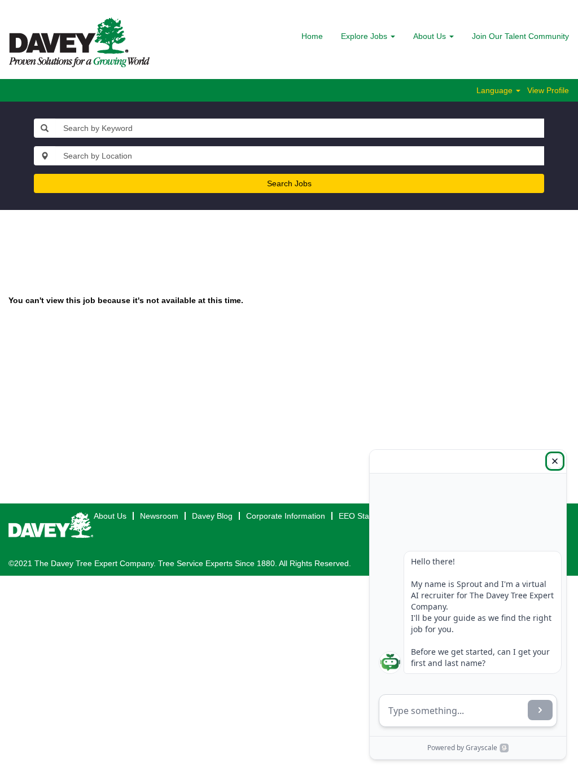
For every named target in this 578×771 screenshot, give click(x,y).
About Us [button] (430, 36)
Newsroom (159, 515)
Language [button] (495, 90)
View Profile (548, 90)
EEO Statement (366, 515)
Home (312, 36)
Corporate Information (285, 515)
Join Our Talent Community (520, 36)
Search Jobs (289, 183)
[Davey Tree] (79, 42)
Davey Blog (212, 515)
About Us (110, 515)
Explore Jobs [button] (365, 36)
